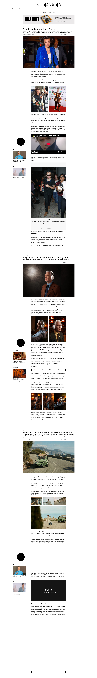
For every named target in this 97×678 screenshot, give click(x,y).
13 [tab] (55, 228)
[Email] (65, 34)
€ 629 (46, 422)
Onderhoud (37, 8)
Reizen (58, 8)
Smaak (42, 8)
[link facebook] (18, 8)
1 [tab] (41, 228)
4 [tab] (45, 228)
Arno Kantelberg (27, 34)
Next (65, 174)
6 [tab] (47, 228)
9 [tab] (50, 228)
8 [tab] (49, 228)
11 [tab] (52, 228)
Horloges (47, 8)
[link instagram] (19, 8)
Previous (32, 174)
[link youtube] (21, 8)
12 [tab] (54, 228)
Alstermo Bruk (57, 608)
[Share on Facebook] (63, 34)
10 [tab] (51, 228)
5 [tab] (46, 228)
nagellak (44, 76)
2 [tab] (42, 228)
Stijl (33, 8)
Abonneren (63, 8)
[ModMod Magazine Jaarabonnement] (48, 19)
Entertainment (53, 8)
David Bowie (33, 233)
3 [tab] (44, 228)
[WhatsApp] (62, 34)
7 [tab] (48, 228)
